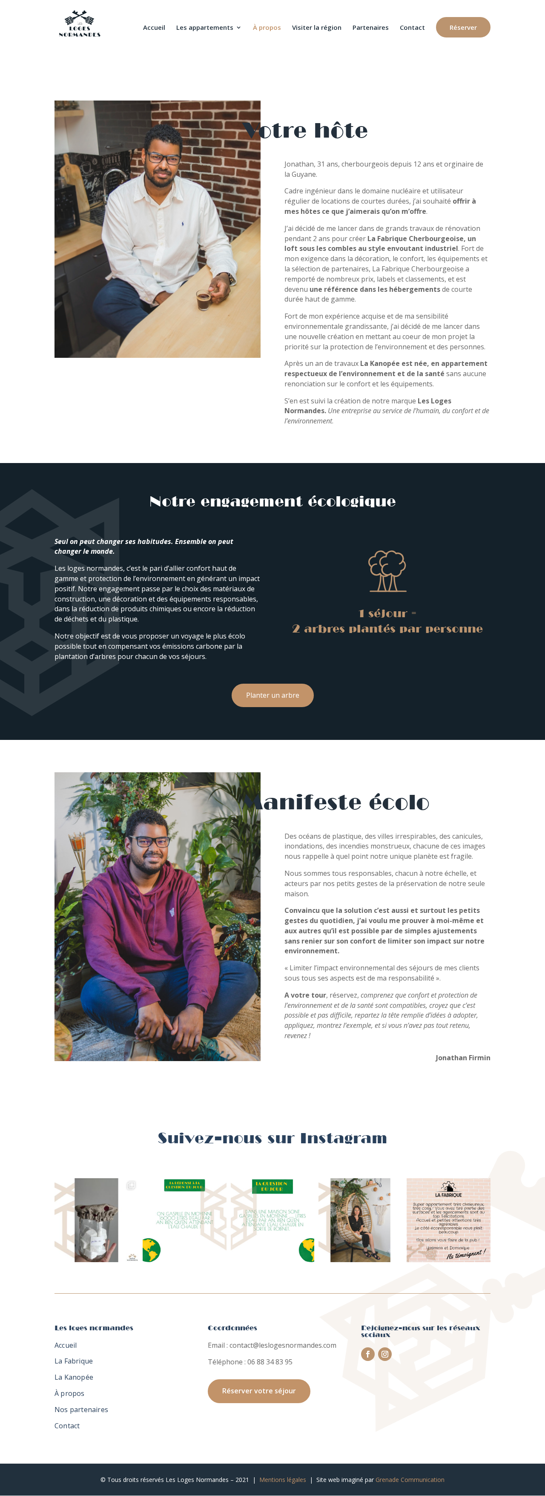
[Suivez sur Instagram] (385, 1354)
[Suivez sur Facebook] (368, 1354)
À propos (267, 28)
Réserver (463, 27)
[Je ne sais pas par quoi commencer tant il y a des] (360, 1220)
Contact (412, 28)
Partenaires (371, 28)
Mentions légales (282, 1480)
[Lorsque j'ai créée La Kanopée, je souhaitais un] (96, 1220)
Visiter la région (316, 28)
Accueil (154, 28)
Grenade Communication (410, 1480)
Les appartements (204, 28)
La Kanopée (73, 1377)
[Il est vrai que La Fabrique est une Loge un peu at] (448, 1220)
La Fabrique (73, 1361)
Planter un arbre (272, 695)
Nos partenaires (81, 1409)
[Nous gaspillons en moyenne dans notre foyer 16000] (185, 1220)
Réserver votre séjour (259, 1390)
